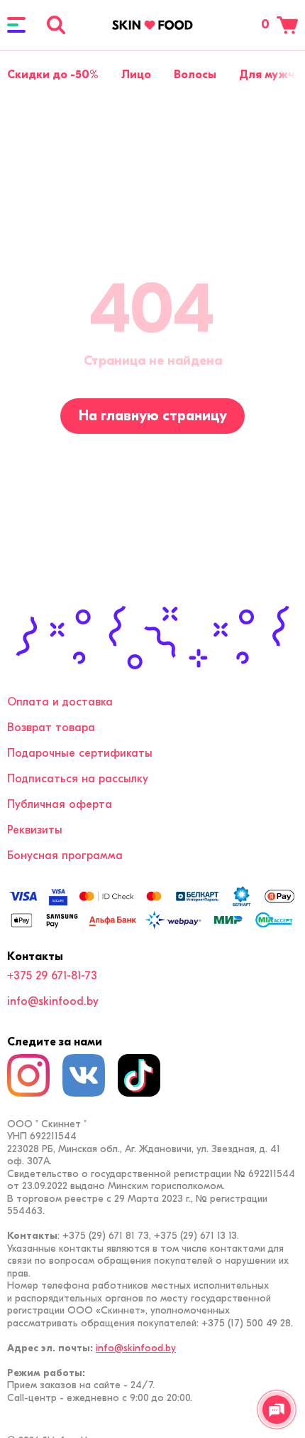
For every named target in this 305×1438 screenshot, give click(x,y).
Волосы (195, 74)
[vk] (83, 1075)
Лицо (136, 74)
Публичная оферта (59, 804)
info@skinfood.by (53, 1001)
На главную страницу (153, 416)
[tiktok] (139, 1075)
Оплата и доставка (60, 702)
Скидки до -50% (53, 74)
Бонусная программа (65, 855)
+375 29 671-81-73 (52, 975)
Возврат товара (51, 727)
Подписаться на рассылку (77, 778)
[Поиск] (56, 25)
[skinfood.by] (152, 25)
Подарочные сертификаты (79, 753)
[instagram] (28, 1075)
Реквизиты (34, 830)
